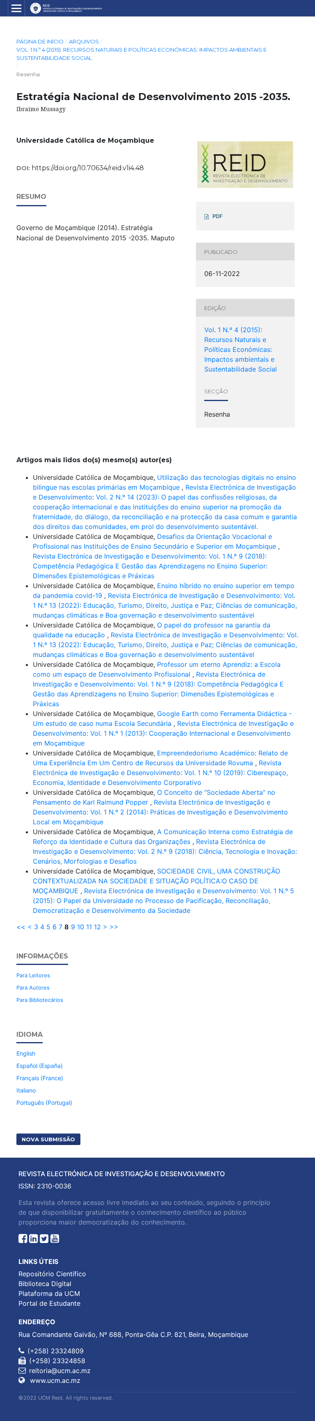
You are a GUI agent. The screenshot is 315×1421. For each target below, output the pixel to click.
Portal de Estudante (49, 1303)
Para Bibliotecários (39, 1000)
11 (89, 927)
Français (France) (39, 1077)
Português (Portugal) (44, 1102)
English (25, 1053)
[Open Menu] (16, 8)
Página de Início (40, 41)
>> (114, 927)
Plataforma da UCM (49, 1293)
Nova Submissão (48, 1139)
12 (97, 927)
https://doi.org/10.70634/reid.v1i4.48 (88, 168)
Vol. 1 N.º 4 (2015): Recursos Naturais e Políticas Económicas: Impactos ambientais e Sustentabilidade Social (141, 53)
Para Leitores (33, 975)
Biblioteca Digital (44, 1284)
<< (20, 927)
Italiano (26, 1090)
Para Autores (33, 987)
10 (80, 927)
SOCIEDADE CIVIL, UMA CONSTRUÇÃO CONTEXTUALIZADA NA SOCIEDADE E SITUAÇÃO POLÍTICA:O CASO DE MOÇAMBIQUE (156, 881)
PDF (217, 216)
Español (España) (39, 1065)
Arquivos (84, 41)
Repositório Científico (52, 1274)
